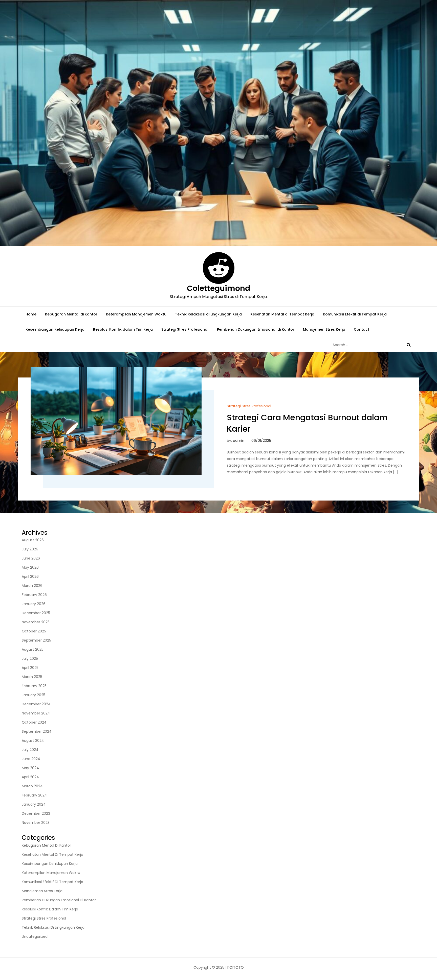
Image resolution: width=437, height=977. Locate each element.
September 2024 (37, 731)
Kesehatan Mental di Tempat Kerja (282, 314)
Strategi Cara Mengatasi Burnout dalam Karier (307, 423)
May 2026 (30, 567)
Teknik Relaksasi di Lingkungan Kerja (208, 314)
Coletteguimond (218, 288)
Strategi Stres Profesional (184, 329)
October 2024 (34, 722)
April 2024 (30, 777)
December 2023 (36, 813)
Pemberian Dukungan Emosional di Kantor (255, 329)
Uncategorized (35, 936)
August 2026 (33, 540)
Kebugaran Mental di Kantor (71, 314)
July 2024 (30, 749)
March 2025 (32, 676)
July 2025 (30, 658)
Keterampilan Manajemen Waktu (136, 314)
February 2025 (34, 685)
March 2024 (32, 786)
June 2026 (31, 558)
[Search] (408, 344)
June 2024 (31, 758)
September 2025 (36, 640)
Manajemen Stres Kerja (324, 329)
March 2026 (32, 585)
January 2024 (34, 804)
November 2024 (36, 713)
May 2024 (30, 767)
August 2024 (33, 740)
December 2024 (36, 704)
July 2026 (30, 549)
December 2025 (36, 612)
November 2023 (36, 822)
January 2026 (34, 603)
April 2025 (30, 667)
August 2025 (32, 649)
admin (238, 440)
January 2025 (33, 694)
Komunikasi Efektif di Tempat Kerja (355, 314)
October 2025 (34, 631)
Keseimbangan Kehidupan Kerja (55, 329)
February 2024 (34, 795)
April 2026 (30, 576)
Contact (361, 329)
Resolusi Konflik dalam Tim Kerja (123, 329)
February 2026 (34, 594)
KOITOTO (235, 967)
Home (31, 314)
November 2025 (36, 622)
